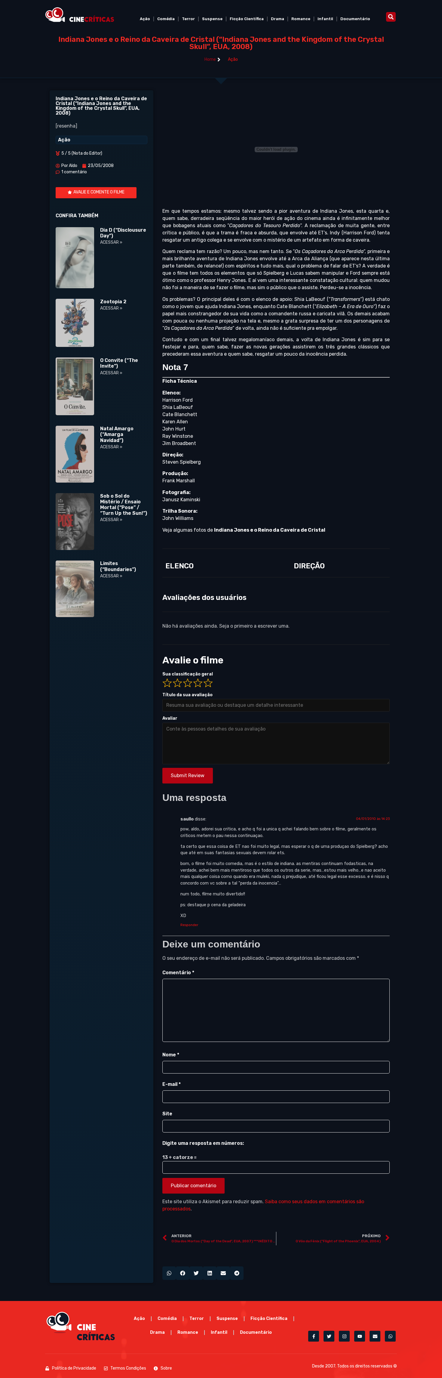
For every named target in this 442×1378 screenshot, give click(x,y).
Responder (189, 925)
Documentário (355, 19)
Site (167, 1114)
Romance (300, 19)
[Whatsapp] (390, 1336)
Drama (277, 19)
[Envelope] (375, 1336)
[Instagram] (344, 1336)
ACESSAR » (111, 242)
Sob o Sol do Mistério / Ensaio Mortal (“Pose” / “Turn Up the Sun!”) (123, 504)
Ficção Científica (247, 19)
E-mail (171, 1084)
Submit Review (187, 775)
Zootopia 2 (113, 301)
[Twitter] (329, 1336)
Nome (170, 1055)
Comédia (166, 19)
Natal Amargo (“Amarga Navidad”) (117, 434)
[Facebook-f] (313, 1336)
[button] (391, 17)
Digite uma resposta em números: (203, 1143)
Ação (145, 19)
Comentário (178, 972)
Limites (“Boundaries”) (118, 566)
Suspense (212, 19)
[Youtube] (359, 1336)
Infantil (325, 19)
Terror (188, 19)
